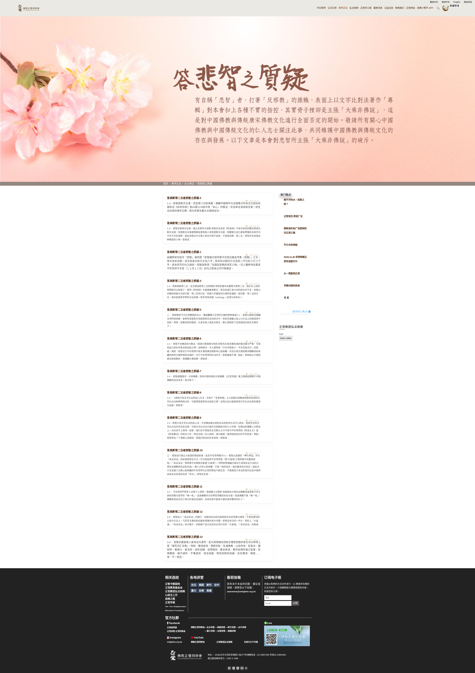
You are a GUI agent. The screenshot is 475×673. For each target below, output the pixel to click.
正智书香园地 (172, 584)
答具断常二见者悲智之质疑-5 (184, 309)
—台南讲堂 (220, 631)
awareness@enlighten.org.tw (241, 591)
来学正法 (343, 8)
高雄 (209, 590)
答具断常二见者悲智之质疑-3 (184, 223)
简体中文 (446, 2)
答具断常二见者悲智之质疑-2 (184, 198)
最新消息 (377, 8)
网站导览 (468, 2)
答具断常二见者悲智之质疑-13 (185, 536)
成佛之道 (170, 598)
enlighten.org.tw (174, 642)
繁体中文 (434, 2)
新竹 (209, 585)
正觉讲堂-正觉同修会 (176, 631)
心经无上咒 (171, 595)
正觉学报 (170, 602)
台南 (201, 590)
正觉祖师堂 (172, 627)
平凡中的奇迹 (290, 245)
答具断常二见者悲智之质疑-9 (184, 417)
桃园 (201, 585)
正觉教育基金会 (173, 587)
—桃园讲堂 (220, 627)
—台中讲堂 (241, 627)
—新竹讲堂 (231, 627)
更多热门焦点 (299, 311)
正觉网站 (410, 8)
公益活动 (388, 8)
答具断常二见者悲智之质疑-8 (184, 392)
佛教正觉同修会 (198, 642)
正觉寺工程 (365, 8)
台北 (193, 585)
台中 (216, 585)
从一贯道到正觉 (292, 273)
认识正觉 (332, 8)
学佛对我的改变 (292, 285)
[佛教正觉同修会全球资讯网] (29, 8)
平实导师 (321, 8)
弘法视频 (353, 8)
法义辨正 (189, 183)
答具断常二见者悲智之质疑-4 (184, 280)
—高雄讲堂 (231, 631)
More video (285, 338)
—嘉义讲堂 (210, 631)
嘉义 (193, 590)
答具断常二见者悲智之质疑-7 (184, 371)
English (456, 2)
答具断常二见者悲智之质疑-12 (185, 511)
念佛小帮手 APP (425, 8)
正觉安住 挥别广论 (293, 216)
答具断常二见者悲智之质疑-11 (184, 486)
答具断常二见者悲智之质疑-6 (184, 338)
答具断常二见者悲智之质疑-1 (184, 252)
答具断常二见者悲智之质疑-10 (185, 450)
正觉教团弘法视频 (175, 591)
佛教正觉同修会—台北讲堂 (203, 627)
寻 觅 (286, 297)
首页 (165, 183)
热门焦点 (286, 194)
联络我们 (399, 8)
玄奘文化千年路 (251, 642)
